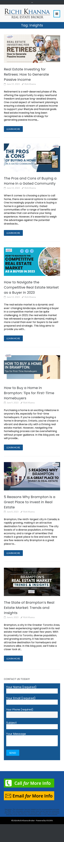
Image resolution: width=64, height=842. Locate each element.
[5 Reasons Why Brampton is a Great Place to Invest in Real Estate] (32, 476)
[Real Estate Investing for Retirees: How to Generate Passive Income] (32, 48)
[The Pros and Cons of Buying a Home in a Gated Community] (32, 157)
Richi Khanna (30, 84)
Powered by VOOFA (44, 820)
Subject (11, 723)
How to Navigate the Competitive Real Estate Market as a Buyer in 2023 (31, 287)
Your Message (16, 734)
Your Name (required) (21, 687)
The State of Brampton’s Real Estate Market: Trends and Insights (29, 607)
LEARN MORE (13, 129)
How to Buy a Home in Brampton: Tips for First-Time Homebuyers (29, 393)
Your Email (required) (21, 698)
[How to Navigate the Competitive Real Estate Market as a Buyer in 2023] (32, 261)
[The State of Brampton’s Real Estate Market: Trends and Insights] (32, 582)
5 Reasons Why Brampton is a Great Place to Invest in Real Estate (29, 502)
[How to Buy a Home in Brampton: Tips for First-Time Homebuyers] (32, 367)
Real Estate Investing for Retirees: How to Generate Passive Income (26, 74)
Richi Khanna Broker (26, 820)
